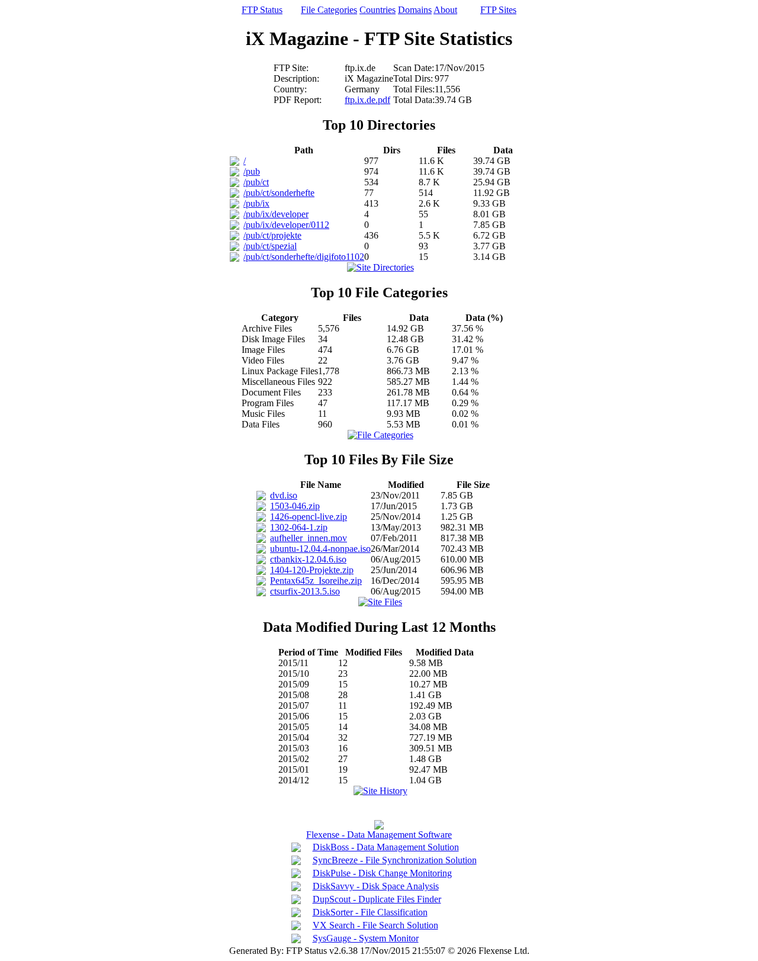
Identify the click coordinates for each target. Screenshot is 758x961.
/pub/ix (256, 203)
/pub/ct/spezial (270, 246)
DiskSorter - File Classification (370, 912)
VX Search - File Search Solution (375, 925)
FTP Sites (498, 10)
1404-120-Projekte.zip (312, 570)
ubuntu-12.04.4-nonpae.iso (320, 549)
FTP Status (262, 10)
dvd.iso (283, 495)
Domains (415, 10)
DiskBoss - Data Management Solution (386, 847)
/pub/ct (256, 182)
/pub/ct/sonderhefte (278, 193)
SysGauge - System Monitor (366, 938)
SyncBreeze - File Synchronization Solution (395, 860)
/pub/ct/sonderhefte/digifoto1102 (303, 257)
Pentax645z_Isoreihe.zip (316, 581)
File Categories (329, 10)
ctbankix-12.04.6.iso (308, 559)
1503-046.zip (295, 506)
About (445, 10)
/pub (251, 171)
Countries (377, 10)
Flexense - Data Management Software (379, 835)
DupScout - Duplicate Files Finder (377, 899)
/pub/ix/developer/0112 (286, 225)
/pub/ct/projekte (272, 235)
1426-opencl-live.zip (308, 517)
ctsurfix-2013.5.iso (305, 591)
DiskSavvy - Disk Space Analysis (376, 886)
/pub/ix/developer (276, 214)
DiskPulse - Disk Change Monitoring (382, 873)
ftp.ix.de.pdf (367, 100)
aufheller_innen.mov (308, 538)
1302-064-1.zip (298, 527)
